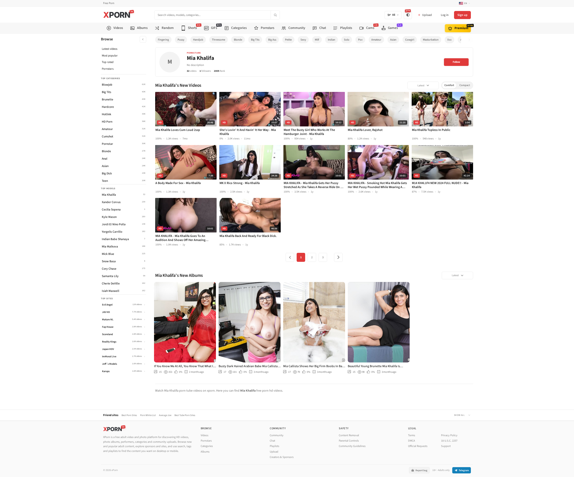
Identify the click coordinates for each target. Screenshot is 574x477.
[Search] (275, 15)
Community (276, 435)
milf (317, 40)
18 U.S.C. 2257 (449, 441)
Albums (205, 452)
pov (360, 40)
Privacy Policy (449, 435)
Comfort (449, 85)
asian (393, 40)
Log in (444, 15)
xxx (449, 40)
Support (446, 446)
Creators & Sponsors (282, 457)
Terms (411, 435)
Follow (456, 62)
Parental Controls (349, 441)
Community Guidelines (352, 446)
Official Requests (417, 446)
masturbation (431, 40)
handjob (198, 40)
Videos (204, 435)
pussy (181, 40)
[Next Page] (338, 257)
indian (331, 40)
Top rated (107, 62)
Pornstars (107, 69)
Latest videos (109, 49)
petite (288, 40)
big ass (272, 40)
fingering (163, 40)
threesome (218, 40)
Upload (274, 452)
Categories (207, 446)
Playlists (274, 446)
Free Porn (108, 3)
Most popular (110, 56)
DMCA (411, 441)
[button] (470, 40)
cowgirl (409, 40)
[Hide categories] (143, 39)
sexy (303, 40)
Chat (272, 441)
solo (346, 40)
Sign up (462, 15)
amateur (376, 40)
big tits (255, 40)
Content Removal (349, 435)
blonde (238, 40)
